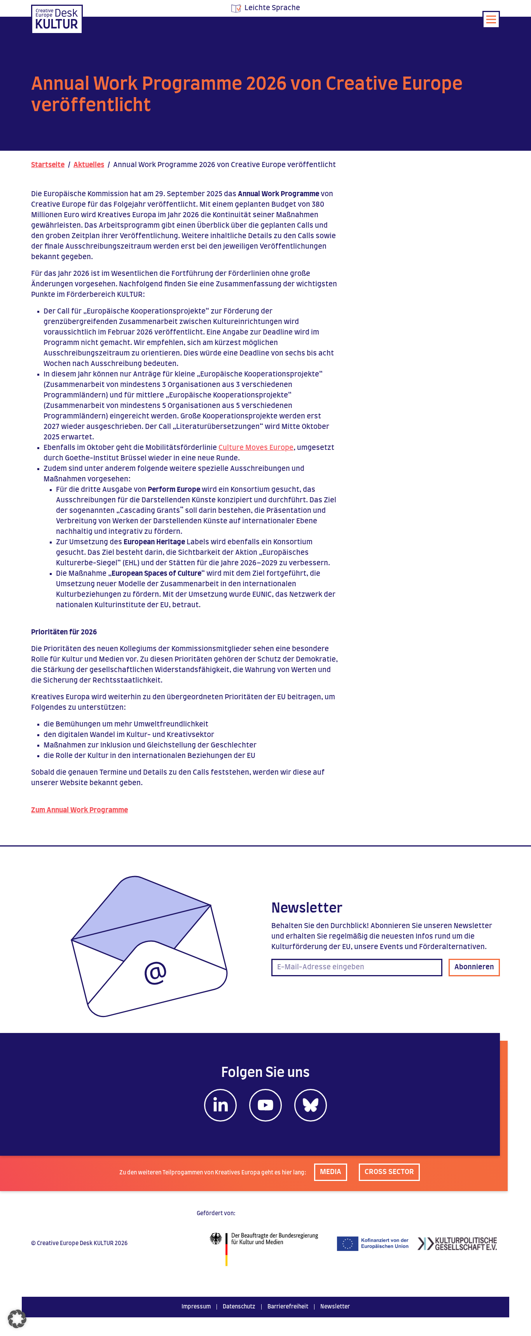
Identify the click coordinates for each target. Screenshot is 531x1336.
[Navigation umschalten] (491, 19)
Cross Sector (389, 1172)
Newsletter (335, 1307)
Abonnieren (474, 967)
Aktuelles (88, 165)
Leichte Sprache (272, 8)
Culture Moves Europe (255, 447)
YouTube (265, 1105)
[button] (17, 1319)
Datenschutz (239, 1307)
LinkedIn (220, 1105)
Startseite (48, 165)
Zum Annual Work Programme (79, 810)
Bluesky (310, 1105)
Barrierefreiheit (287, 1307)
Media (330, 1172)
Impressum (196, 1307)
